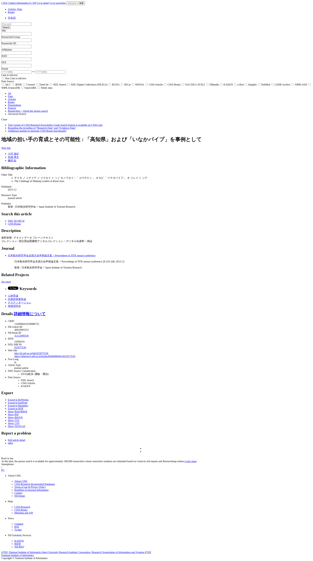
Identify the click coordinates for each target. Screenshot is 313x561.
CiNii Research (22, 507)
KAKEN (228, 84)
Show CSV (14, 423)
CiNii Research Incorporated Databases (34, 484)
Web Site (6, 148)
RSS (16, 526)
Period (4, 68)
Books (11, 12)
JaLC (8, 84)
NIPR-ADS (301, 84)
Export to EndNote (17, 402)
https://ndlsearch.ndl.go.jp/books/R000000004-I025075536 (44, 356)
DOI (3, 62)
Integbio (252, 84)
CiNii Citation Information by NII (18, 3)
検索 (81, 3)
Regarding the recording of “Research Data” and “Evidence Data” (42, 128)
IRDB (18, 84)
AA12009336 (21, 335)
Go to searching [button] (57, 3)
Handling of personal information (31, 490)
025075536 (20, 347)
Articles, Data (15, 9)
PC (3, 470)
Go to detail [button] (43, 3)
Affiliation (6, 49)
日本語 (12, 17)
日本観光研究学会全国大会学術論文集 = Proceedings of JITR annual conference (52, 255)
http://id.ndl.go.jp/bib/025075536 (31, 353)
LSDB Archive (282, 84)
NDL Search (59, 84)
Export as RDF (15, 408)
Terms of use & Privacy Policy (30, 487)
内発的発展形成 (17, 299)
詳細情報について (30, 314)
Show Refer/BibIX (17, 411)
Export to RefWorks (18, 399)
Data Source (7, 81)
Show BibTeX (15, 417)
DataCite (44, 84)
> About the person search (34, 111)
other (10, 443)
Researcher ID (8, 43)
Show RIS (13, 414)
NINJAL (139, 84)
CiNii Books (174, 84)
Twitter (18, 529)
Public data (46, 87)
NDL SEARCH (16, 221)
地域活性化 (14, 306)
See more (6, 281)
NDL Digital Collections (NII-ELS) (89, 84)
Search (6, 27)
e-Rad (240, 84)
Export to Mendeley (18, 405)
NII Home (19, 495)
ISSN (4, 56)
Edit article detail (16, 440)
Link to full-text (9, 75)
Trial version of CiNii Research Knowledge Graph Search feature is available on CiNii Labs (55, 125)
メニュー (72, 3)
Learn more (191, 461)
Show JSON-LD (16, 426)
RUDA (115, 84)
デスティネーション (19, 302)
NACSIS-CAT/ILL (195, 84)
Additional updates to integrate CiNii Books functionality (37, 130)
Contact (18, 493)
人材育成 (13, 295)
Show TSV (14, 420)
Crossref (31, 84)
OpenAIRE (30, 87)
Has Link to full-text (15, 78)
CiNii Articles (156, 84)
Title (3, 30)
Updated (18, 524)
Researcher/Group (10, 37)
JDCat (127, 84)
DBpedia (214, 84)
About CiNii (20, 481)
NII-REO (19, 546)
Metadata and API (23, 512)
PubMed (266, 84)
